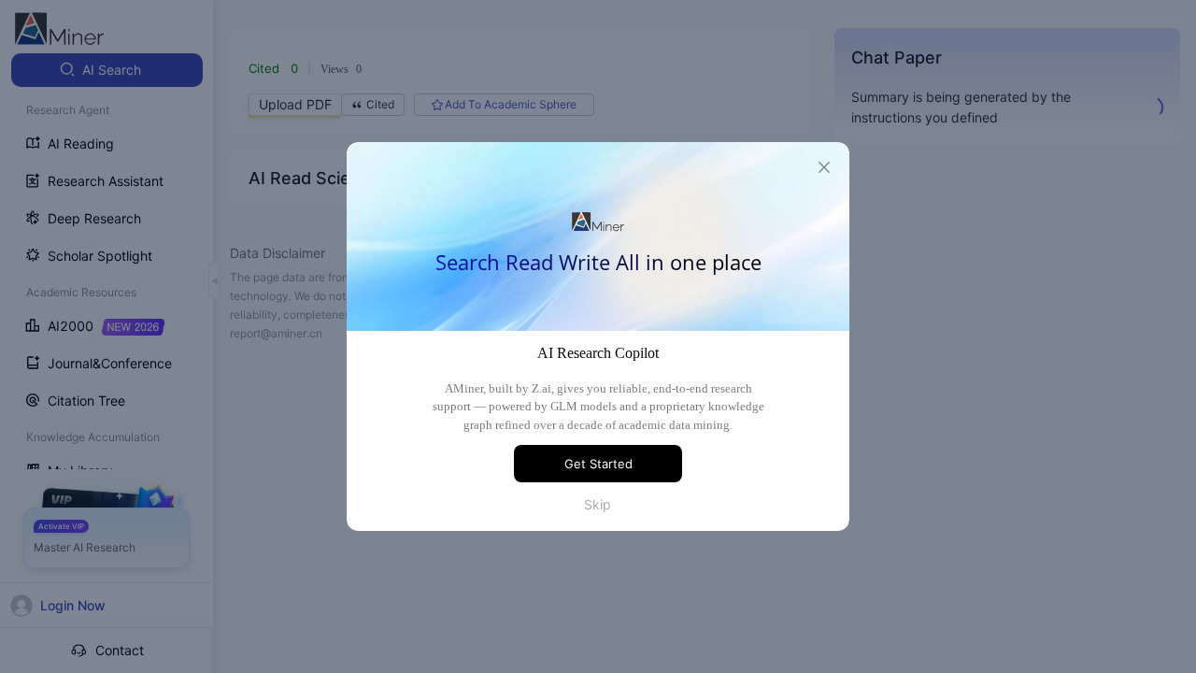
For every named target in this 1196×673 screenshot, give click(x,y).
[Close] (824, 167)
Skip (597, 504)
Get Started (598, 463)
